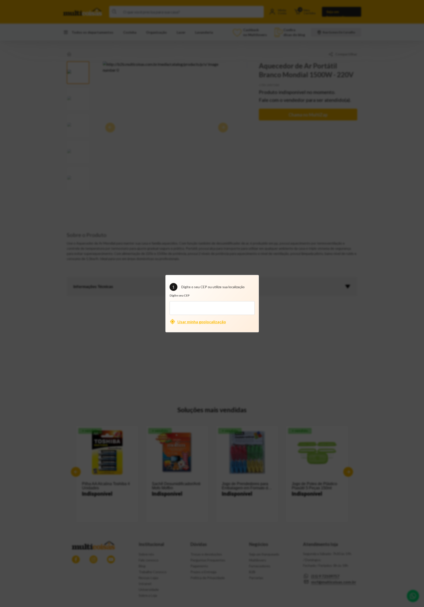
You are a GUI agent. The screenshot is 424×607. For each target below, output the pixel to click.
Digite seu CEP (180, 295)
